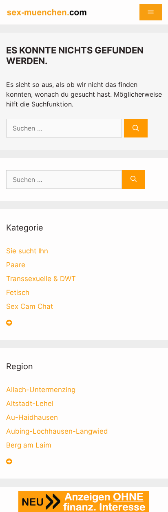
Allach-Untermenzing (40, 390)
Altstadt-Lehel (29, 403)
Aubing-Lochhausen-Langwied (57, 431)
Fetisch (17, 292)
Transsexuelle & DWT (41, 279)
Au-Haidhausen (32, 417)
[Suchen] (136, 128)
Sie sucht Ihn (27, 251)
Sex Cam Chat (29, 306)
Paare (15, 265)
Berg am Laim (28, 445)
